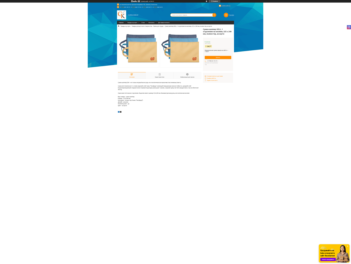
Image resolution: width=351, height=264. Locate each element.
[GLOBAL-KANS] (121, 14)
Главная (121, 22)
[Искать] (214, 15)
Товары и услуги (132, 22)
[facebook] (118, 112)
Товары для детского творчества (142, 26)
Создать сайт (144, 1)
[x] (120, 112)
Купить (218, 57)
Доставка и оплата (163, 22)
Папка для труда (158, 26)
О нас (143, 22)
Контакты (151, 22)
